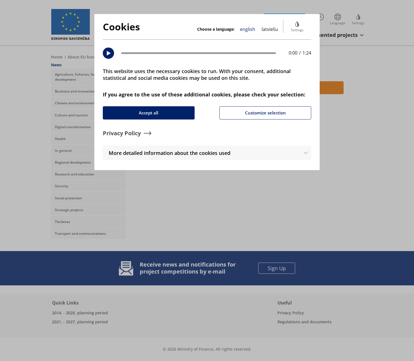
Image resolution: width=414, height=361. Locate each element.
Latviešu (270, 29)
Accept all (148, 113)
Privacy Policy (122, 133)
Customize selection (265, 113)
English (247, 29)
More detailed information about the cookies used (169, 153)
